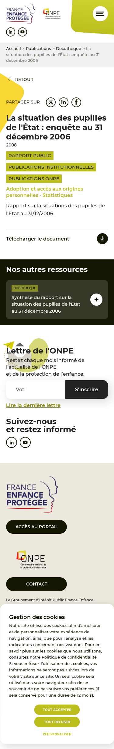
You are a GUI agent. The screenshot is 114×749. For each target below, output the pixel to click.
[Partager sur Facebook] (76, 102)
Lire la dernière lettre (33, 405)
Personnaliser (57, 734)
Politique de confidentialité (69, 657)
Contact (36, 584)
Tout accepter (57, 710)
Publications (38, 48)
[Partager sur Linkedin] (63, 102)
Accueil (13, 48)
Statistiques (58, 195)
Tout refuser (57, 722)
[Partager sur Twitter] (51, 102)
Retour (24, 79)
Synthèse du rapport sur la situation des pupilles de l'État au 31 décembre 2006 (46, 304)
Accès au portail (37, 526)
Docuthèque (68, 48)
